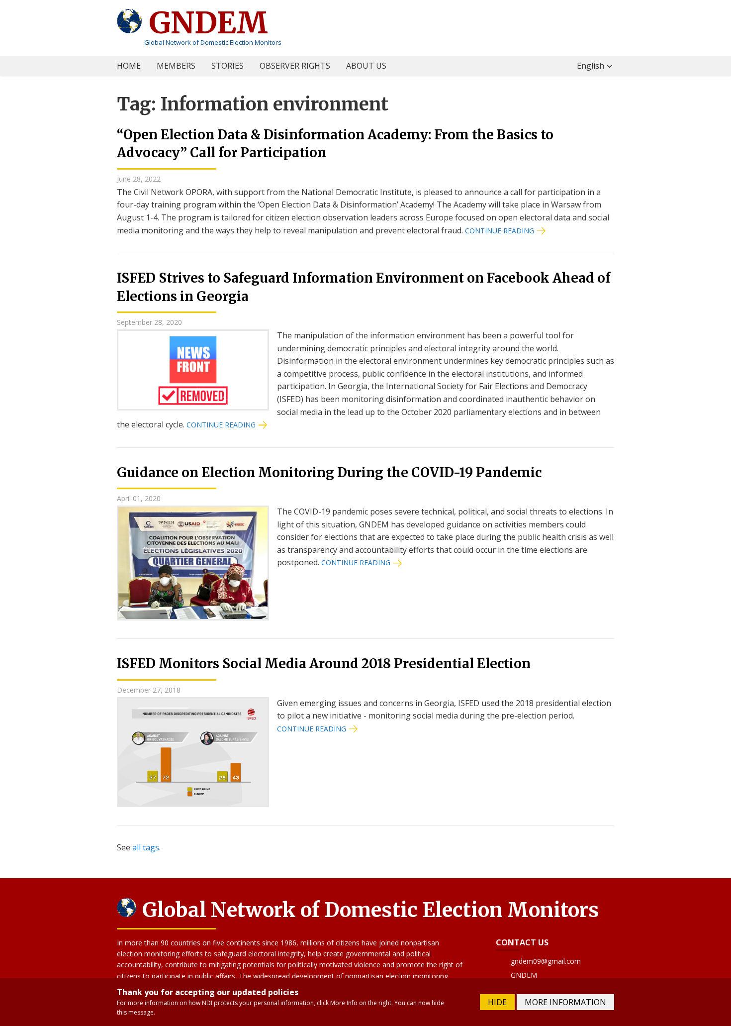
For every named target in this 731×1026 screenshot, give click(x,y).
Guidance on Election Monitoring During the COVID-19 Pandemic (329, 472)
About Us (366, 65)
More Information (565, 1002)
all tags (145, 847)
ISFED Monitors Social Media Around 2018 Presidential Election (324, 663)
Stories (227, 65)
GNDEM (205, 22)
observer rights (295, 65)
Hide (497, 1002)
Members (176, 65)
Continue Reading (499, 230)
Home (129, 65)
